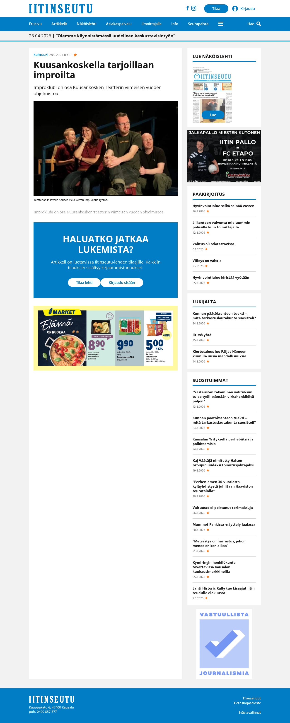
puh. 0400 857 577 (43, 711)
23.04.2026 (102, 36)
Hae (250, 23)
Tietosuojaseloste (247, 703)
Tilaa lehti (84, 282)
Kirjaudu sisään (122, 282)
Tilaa (216, 8)
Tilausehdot (252, 698)
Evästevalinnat (250, 712)
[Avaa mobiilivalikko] (220, 23)
